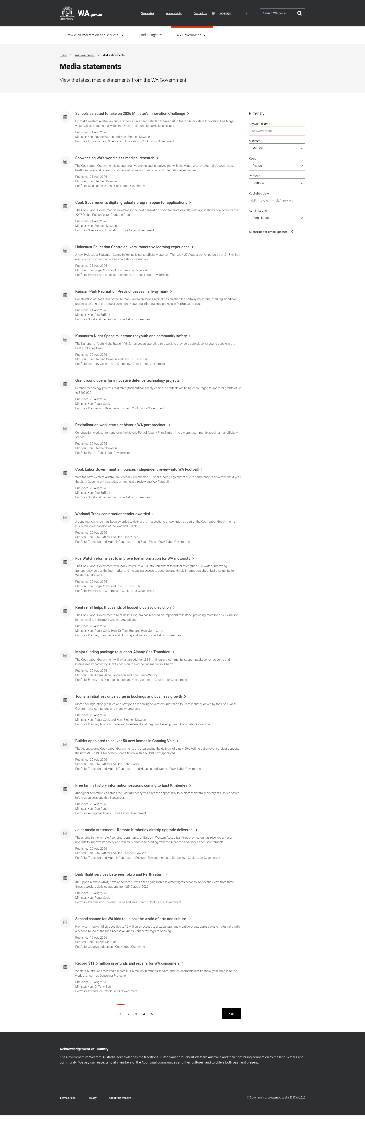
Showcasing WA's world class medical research (114, 158)
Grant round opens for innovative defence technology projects (127, 380)
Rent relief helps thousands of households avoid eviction (123, 607)
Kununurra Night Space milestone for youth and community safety (131, 336)
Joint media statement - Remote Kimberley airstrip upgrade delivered (134, 830)
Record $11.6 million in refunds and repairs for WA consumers (127, 963)
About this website (120, 1098)
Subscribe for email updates (268, 232)
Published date (259, 193)
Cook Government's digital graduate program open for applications (131, 202)
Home (63, 55)
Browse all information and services (91, 35)
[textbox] (233, 13)
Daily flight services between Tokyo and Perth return (119, 874)
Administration (259, 210)
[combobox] (233, 13)
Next (231, 1014)
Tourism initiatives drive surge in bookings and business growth (128, 696)
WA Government (188, 35)
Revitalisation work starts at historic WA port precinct (120, 425)
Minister (254, 141)
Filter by (256, 113)
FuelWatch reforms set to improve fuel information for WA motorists (132, 558)
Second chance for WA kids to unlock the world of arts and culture (131, 919)
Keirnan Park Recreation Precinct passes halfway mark (121, 291)
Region (253, 158)
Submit (299, 13)
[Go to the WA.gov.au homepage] (81, 13)
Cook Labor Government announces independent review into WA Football (137, 469)
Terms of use (67, 1098)
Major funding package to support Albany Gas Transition (122, 652)
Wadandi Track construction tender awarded (112, 514)
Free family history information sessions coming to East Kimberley (131, 785)
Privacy (92, 1098)
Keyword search (259, 124)
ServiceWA (147, 13)
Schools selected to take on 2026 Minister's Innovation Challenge (130, 113)
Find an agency (150, 35)
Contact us (200, 13)
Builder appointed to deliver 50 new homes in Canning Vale (125, 741)
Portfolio (254, 176)
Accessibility (174, 13)
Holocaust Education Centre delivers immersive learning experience (132, 247)
